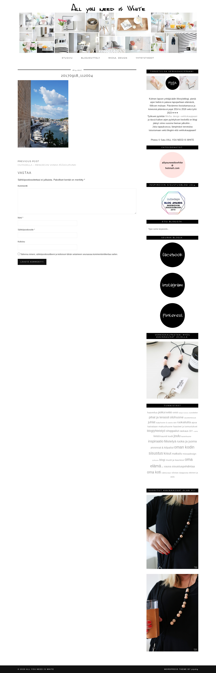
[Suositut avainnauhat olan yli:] (172, 568)
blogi (162, 459)
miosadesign (189, 453)
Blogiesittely (90, 58)
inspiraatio (155, 441)
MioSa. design (118, 58)
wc (162, 467)
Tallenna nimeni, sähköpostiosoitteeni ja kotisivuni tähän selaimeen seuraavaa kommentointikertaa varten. (69, 254)
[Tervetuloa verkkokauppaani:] (172, 89)
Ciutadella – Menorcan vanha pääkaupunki (47, 163)
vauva (167, 466)
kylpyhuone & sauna (164, 423)
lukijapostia (183, 473)
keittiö (169, 412)
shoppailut (172, 430)
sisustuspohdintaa (183, 466)
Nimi (20, 218)
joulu (177, 436)
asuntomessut (190, 418)
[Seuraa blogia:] (172, 266)
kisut (167, 453)
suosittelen (193, 413)
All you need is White (40, 669)
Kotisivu (21, 242)
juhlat (151, 422)
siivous (175, 473)
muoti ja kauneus (175, 460)
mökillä (196, 431)
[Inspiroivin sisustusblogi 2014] (172, 214)
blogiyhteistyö (156, 430)
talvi (175, 423)
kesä (157, 436)
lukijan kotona (183, 413)
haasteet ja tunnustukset (185, 426)
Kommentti (23, 186)
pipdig (195, 669)
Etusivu (67, 58)
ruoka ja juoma (187, 441)
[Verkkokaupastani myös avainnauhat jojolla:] (172, 398)
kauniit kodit (166, 436)
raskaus (184, 430)
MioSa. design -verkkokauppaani (181, 116)
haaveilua (152, 412)
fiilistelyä (170, 441)
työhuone (155, 460)
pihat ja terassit (159, 417)
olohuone (177, 417)
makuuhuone (165, 426)
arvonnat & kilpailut (162, 447)
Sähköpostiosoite (26, 230)
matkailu (177, 453)
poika (161, 412)
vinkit (175, 412)
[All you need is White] (108, 27)
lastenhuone (186, 436)
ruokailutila (184, 422)
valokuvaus (166, 473)
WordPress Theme (175, 669)
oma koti (154, 472)
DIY (191, 431)
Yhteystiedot (145, 58)
